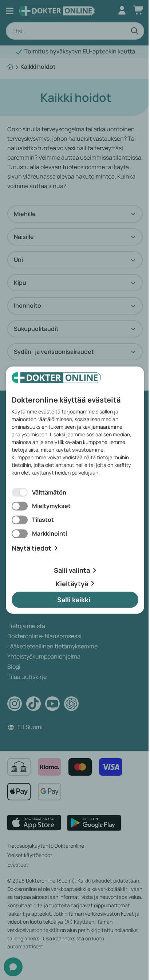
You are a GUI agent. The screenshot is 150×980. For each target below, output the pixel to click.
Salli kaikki (73, 599)
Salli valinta (72, 570)
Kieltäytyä (72, 583)
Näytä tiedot (31, 548)
